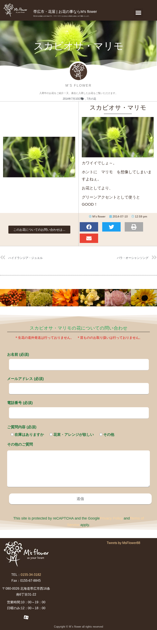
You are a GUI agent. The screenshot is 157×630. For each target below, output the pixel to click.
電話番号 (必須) (20, 403)
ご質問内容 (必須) (21, 427)
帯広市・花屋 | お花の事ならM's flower (65, 12)
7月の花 (91, 98)
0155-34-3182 (31, 574)
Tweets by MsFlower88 (123, 543)
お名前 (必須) (18, 354)
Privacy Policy (111, 518)
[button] (138, 13)
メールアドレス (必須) (25, 379)
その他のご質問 (20, 444)
